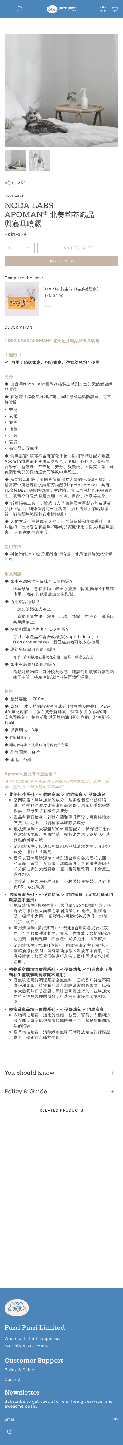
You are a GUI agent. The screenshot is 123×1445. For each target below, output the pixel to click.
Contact (13, 1379)
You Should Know (29, 1073)
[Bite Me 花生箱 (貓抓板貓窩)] (22, 299)
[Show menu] (7, 9)
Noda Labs (14, 195)
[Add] (48, 306)
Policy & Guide (26, 1091)
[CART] (115, 9)
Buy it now (62, 261)
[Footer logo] (17, 1307)
